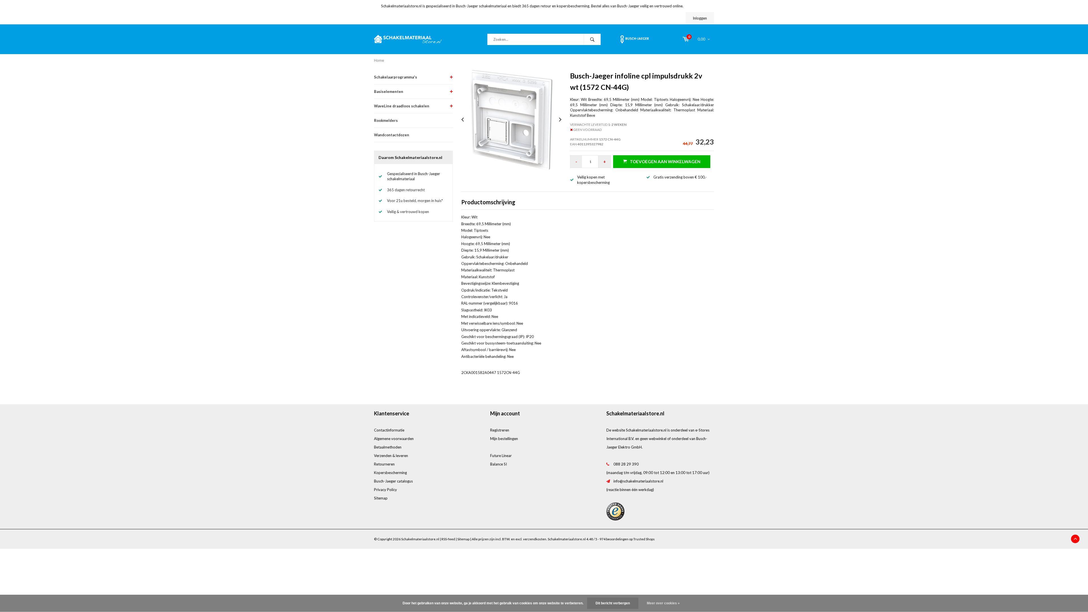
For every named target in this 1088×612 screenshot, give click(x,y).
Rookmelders (386, 120)
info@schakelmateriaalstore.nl (638, 481)
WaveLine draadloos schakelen (401, 106)
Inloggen (700, 18)
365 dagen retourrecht (406, 190)
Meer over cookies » (663, 603)
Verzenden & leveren (391, 455)
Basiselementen (388, 91)
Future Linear (501, 455)
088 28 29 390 (626, 464)
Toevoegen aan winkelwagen (665, 161)
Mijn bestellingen (504, 438)
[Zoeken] (592, 39)
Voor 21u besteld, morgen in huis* (415, 200)
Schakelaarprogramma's (395, 77)
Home (379, 60)
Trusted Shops (644, 539)
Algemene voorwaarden (394, 438)
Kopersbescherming (390, 472)
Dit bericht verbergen (613, 603)
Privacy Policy (385, 489)
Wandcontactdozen (391, 135)
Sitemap (381, 498)
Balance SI (498, 464)
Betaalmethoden (387, 447)
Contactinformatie (389, 430)
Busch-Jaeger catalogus (393, 481)
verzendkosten (534, 539)
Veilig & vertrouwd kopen (408, 211)
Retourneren (384, 464)
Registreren (499, 430)
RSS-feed (448, 539)
